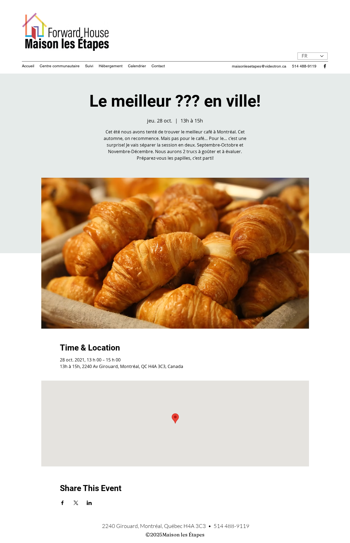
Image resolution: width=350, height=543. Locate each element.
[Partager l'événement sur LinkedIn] (89, 503)
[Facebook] (325, 66)
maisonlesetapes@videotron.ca (259, 66)
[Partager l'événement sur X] (75, 503)
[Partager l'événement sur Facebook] (62, 503)
